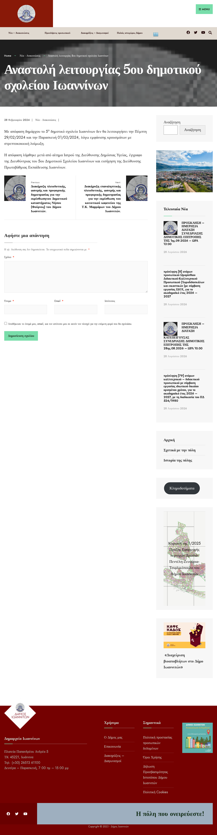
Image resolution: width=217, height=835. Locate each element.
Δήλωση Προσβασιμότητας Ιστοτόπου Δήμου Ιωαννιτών (155, 774)
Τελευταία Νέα (176, 209)
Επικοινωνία (112, 746)
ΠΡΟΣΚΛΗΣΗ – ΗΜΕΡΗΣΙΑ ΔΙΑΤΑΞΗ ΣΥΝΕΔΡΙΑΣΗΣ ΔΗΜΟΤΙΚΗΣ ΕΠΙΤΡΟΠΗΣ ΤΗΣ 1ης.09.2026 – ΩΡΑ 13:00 (184, 233)
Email (58, 301)
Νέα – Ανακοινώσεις (18, 33)
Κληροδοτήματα (182, 488)
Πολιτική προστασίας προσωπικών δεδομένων (157, 743)
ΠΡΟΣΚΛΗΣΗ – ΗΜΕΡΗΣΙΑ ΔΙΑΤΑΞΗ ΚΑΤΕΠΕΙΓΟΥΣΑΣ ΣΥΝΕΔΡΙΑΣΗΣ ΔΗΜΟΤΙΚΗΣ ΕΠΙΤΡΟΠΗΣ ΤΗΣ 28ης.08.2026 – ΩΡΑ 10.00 (184, 336)
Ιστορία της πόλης (178, 460)
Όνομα (9, 301)
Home (7, 56)
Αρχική (169, 439)
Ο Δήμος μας (113, 737)
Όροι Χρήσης (152, 757)
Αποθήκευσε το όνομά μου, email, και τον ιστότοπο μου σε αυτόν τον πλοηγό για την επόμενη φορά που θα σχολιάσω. (70, 324)
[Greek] (167, 33)
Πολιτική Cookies (155, 792)
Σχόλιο (9, 257)
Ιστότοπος (110, 301)
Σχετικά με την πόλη (180, 450)
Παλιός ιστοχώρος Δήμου (130, 33)
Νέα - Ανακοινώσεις (30, 56)
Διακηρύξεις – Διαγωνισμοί (94, 33)
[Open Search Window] (210, 32)
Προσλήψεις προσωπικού (57, 33)
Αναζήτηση (172, 122)
